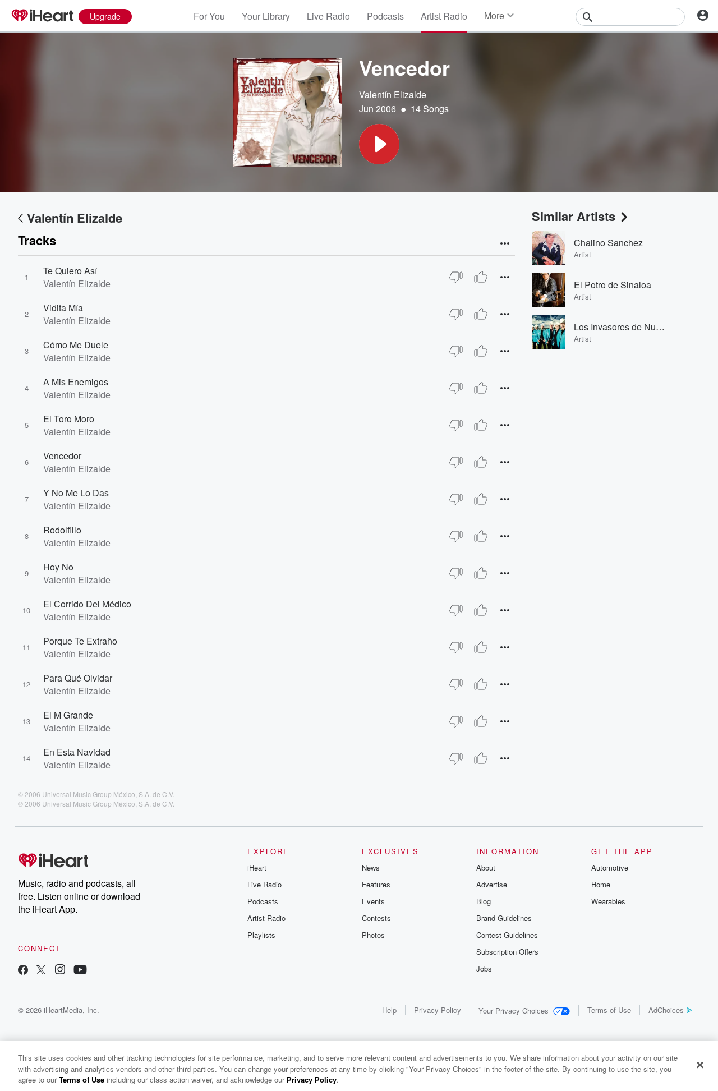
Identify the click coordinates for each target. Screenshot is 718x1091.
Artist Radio (444, 16)
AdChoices (666, 1010)
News (371, 867)
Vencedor (62, 455)
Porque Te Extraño (80, 640)
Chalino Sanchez (608, 242)
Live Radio (328, 16)
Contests (376, 918)
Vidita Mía (63, 307)
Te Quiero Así (70, 270)
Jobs (484, 968)
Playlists (261, 934)
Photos (373, 934)
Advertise (491, 884)
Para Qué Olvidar (77, 677)
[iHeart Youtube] (80, 970)
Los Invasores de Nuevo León (633, 326)
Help (389, 1010)
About (485, 867)
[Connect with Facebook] (23, 970)
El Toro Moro (68, 418)
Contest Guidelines (507, 934)
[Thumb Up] (481, 277)
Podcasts (385, 16)
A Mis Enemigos (75, 381)
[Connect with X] (40, 970)
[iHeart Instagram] (60, 970)
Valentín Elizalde (392, 94)
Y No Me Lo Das (76, 492)
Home (600, 884)
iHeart (256, 867)
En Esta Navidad (77, 751)
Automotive (609, 867)
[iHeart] (42, 16)
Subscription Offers (507, 951)
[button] (379, 144)
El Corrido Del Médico (87, 603)
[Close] (700, 1064)
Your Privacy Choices (513, 1010)
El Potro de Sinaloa (612, 284)
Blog (483, 901)
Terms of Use (609, 1010)
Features (376, 884)
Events (373, 901)
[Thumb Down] (456, 277)
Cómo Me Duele (75, 344)
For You (209, 16)
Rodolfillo (62, 529)
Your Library (266, 16)
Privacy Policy (437, 1010)
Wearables (608, 901)
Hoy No (58, 566)
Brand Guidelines (504, 918)
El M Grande (68, 714)
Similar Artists (573, 216)
